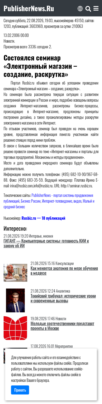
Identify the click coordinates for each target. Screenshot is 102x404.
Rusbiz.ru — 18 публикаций (43, 218)
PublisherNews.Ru (29, 8)
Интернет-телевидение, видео (61, 201)
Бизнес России (31, 201)
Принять (20, 390)
